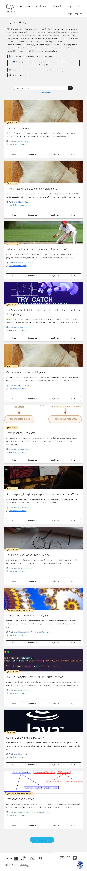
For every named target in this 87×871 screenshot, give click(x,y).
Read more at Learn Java (18, 754)
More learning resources (42, 840)
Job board (56, 6)
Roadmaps (41, 6)
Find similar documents (17, 144)
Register (78, 13)
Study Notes (54, 154)
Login (70, 13)
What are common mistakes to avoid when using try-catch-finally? (36, 70)
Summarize (32, 154)
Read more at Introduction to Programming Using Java (29, 632)
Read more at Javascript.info (19, 449)
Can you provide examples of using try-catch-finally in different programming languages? (44, 63)
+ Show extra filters (43, 92)
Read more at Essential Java (19, 141)
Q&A (14, 154)
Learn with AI (25, 6)
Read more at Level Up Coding (20, 262)
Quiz (73, 154)
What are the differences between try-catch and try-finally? (33, 56)
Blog (69, 6)
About (77, 6)
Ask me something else (20, 75)
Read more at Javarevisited (19, 327)
